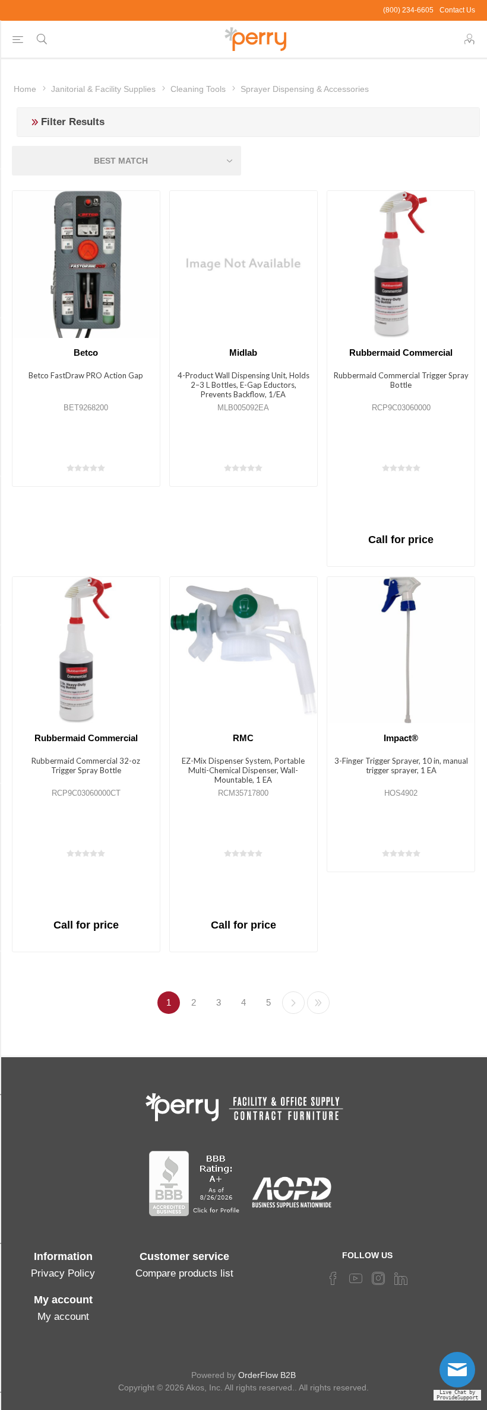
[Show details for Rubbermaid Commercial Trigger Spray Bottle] (401, 264)
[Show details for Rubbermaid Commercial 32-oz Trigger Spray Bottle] (86, 650)
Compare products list (184, 1273)
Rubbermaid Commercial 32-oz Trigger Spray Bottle (85, 765)
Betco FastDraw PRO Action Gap (86, 375)
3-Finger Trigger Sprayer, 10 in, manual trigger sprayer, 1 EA (401, 765)
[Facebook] (333, 1278)
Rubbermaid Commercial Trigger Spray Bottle (401, 380)
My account (63, 1316)
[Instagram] (378, 1278)
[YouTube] (355, 1278)
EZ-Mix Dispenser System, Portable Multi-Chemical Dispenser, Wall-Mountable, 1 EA (243, 770)
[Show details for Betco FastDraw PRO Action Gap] (86, 264)
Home (25, 89)
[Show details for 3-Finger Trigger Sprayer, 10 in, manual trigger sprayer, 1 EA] (401, 650)
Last (318, 1002)
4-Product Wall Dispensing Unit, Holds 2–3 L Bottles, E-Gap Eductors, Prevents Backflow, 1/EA (243, 385)
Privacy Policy (63, 1273)
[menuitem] (63, 1274)
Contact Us (457, 10)
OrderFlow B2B (267, 1375)
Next (293, 1002)
